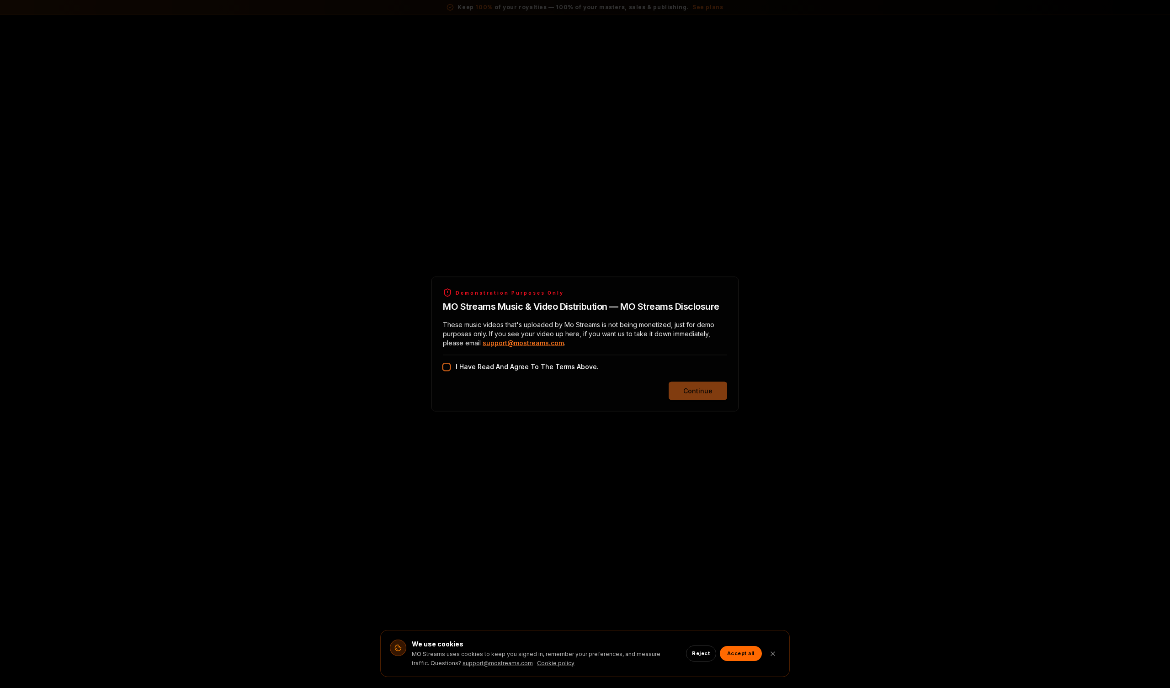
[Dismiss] (773, 653)
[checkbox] (446, 367)
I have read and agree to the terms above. (527, 366)
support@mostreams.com (523, 343)
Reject (701, 653)
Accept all (741, 653)
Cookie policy (555, 663)
